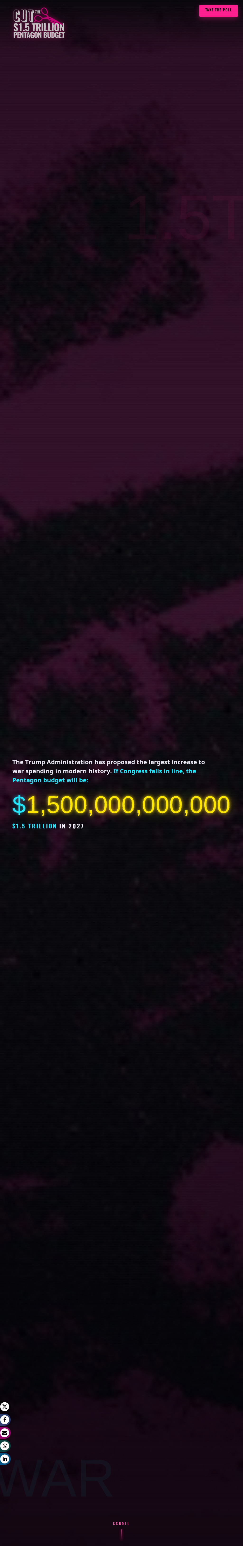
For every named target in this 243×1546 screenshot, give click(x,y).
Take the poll (218, 10)
